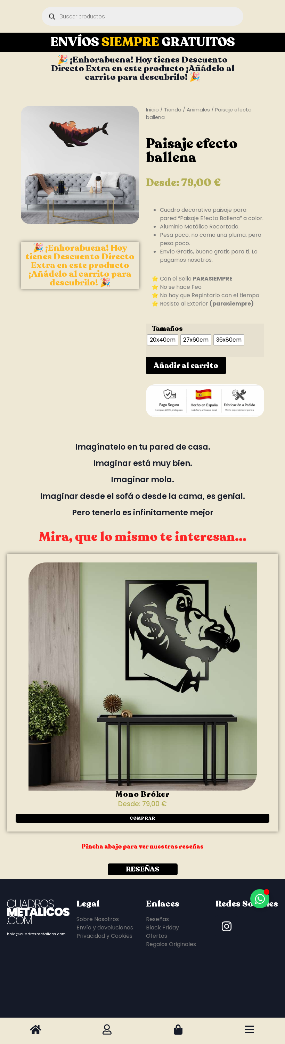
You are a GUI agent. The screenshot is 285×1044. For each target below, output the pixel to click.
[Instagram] (226, 926)
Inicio (152, 109)
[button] (142, 818)
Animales (198, 109)
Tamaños (167, 328)
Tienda (172, 109)
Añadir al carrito (186, 365)
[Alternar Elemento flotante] (259, 898)
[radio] (162, 340)
